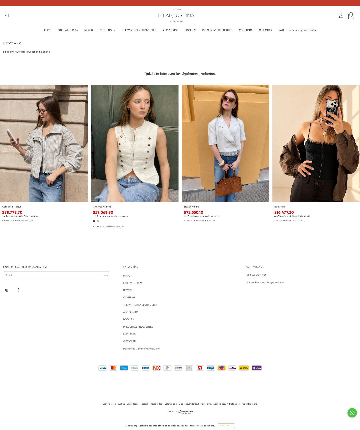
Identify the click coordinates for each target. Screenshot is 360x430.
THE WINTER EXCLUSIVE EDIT (139, 30)
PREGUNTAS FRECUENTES (217, 30)
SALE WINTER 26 (68, 30)
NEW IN (88, 30)
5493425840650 (256, 275)
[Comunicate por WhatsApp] (352, 412)
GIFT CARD (265, 30)
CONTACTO (245, 30)
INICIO (47, 30)
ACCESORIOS (170, 30)
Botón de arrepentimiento (243, 403)
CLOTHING (106, 30)
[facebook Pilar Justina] (18, 290)
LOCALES (190, 30)
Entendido (226, 426)
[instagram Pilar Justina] (7, 290)
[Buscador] (7, 16)
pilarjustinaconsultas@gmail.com (265, 282)
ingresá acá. (219, 403)
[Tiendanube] (180, 413)
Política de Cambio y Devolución (297, 30)
